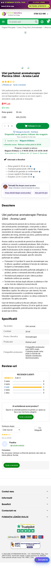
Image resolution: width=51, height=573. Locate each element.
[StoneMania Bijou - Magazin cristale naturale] (12, 14)
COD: (4, 117)
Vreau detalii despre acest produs (18, 193)
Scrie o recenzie (19, 85)
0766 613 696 (40, 14)
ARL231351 (21, 117)
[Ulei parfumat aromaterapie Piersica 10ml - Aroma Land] (25, 32)
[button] (34, 132)
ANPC (27, 557)
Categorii (3, 21)
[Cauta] (36, 21)
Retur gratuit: (7, 112)
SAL (32, 557)
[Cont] (42, 21)
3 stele (6, 387)
